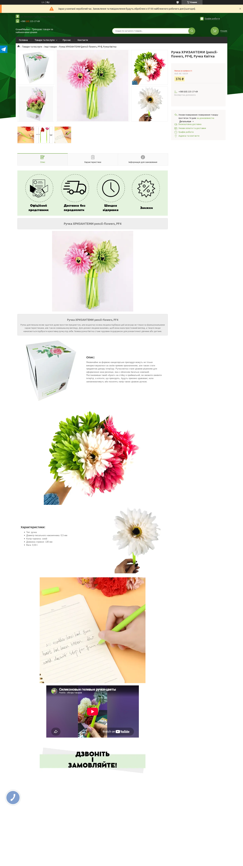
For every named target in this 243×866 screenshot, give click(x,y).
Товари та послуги (45, 40)
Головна (23, 40)
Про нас (67, 40)
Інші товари (50, 46)
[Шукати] (191, 30)
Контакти (83, 40)
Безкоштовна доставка (190, 124)
